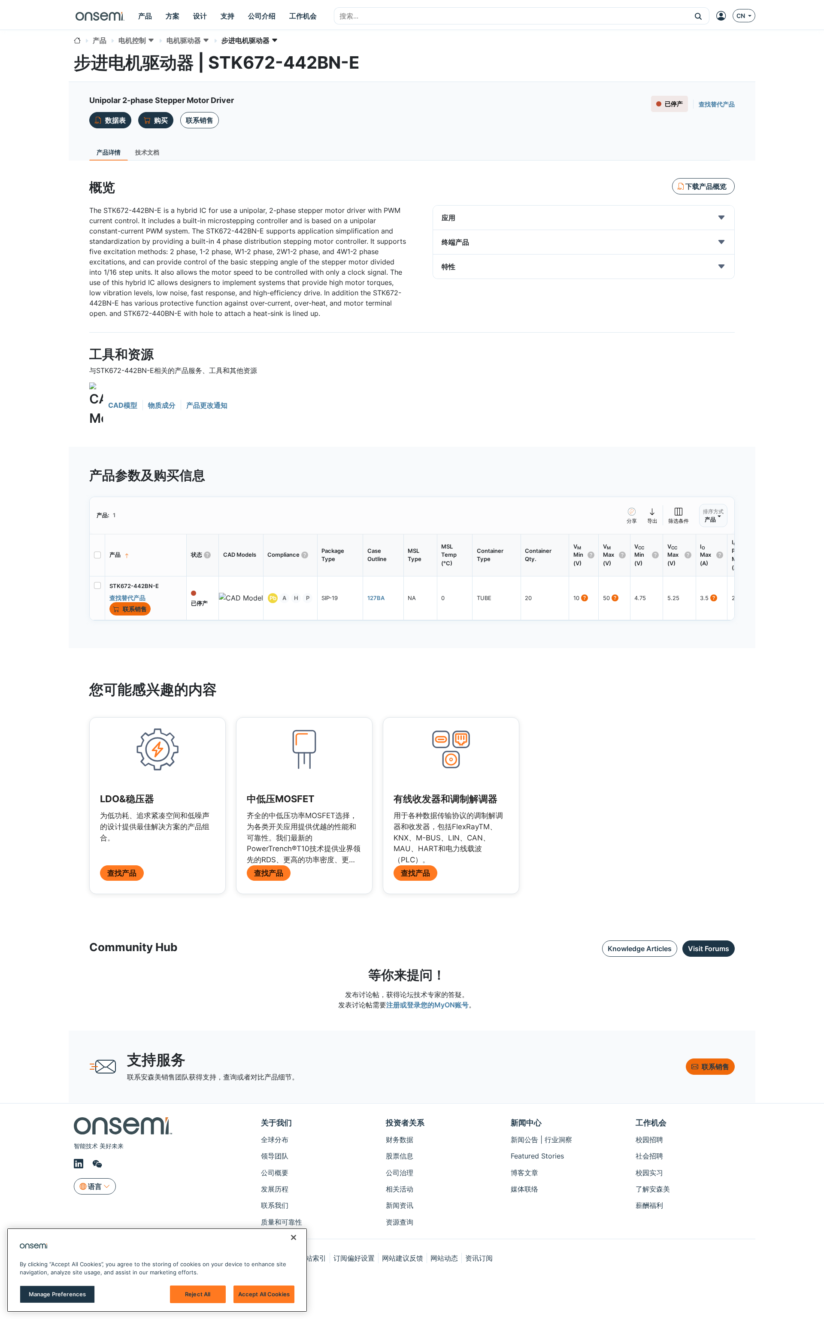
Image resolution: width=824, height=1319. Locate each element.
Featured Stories (537, 1156)
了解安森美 (653, 1189)
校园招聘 (649, 1139)
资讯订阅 (479, 1258)
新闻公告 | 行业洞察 (541, 1139)
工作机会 (651, 1122)
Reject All (197, 1294)
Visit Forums (708, 948)
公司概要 (274, 1172)
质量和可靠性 (281, 1222)
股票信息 (399, 1156)
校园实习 (649, 1172)
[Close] (293, 1237)
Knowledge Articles (640, 948)
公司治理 (399, 1172)
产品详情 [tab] (109, 152)
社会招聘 (649, 1156)
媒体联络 (524, 1189)
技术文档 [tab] (147, 152)
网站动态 (444, 1258)
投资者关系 (405, 1122)
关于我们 (276, 1122)
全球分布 (274, 1139)
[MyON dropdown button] (724, 16)
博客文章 (524, 1172)
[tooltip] (652, 515)
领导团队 (274, 1156)
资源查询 (399, 1222)
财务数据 (399, 1139)
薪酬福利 (649, 1205)
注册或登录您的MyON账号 (427, 1005)
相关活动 (399, 1189)
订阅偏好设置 (354, 1258)
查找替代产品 (717, 104)
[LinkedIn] (80, 1164)
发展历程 (274, 1189)
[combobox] (511, 16)
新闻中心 (526, 1122)
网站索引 (312, 1258)
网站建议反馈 (402, 1258)
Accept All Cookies (264, 1294)
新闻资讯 (399, 1205)
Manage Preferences (57, 1294)
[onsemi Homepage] (100, 15)
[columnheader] (146, 555)
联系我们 (274, 1205)
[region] (157, 1270)
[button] (698, 15)
